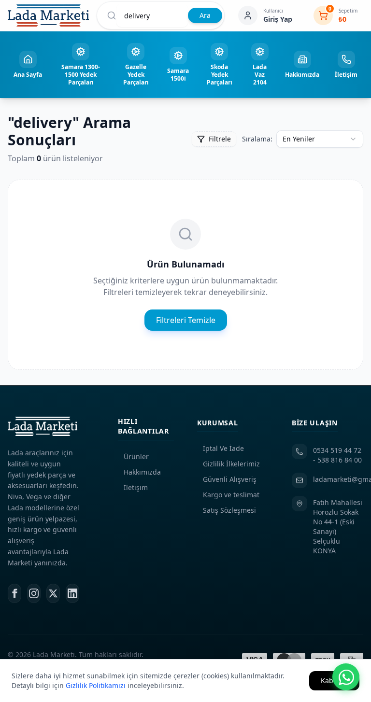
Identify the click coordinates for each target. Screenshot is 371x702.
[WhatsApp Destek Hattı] (345, 676)
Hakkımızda (142, 472)
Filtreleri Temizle (185, 320)
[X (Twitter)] (53, 593)
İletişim (136, 487)
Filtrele (220, 138)
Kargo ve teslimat (231, 494)
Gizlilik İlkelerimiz (231, 463)
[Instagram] (34, 593)
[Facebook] (14, 593)
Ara (205, 15)
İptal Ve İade (223, 448)
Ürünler (136, 456)
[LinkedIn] (72, 593)
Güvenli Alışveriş (230, 479)
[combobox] (319, 139)
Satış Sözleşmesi (229, 510)
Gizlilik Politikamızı (96, 685)
